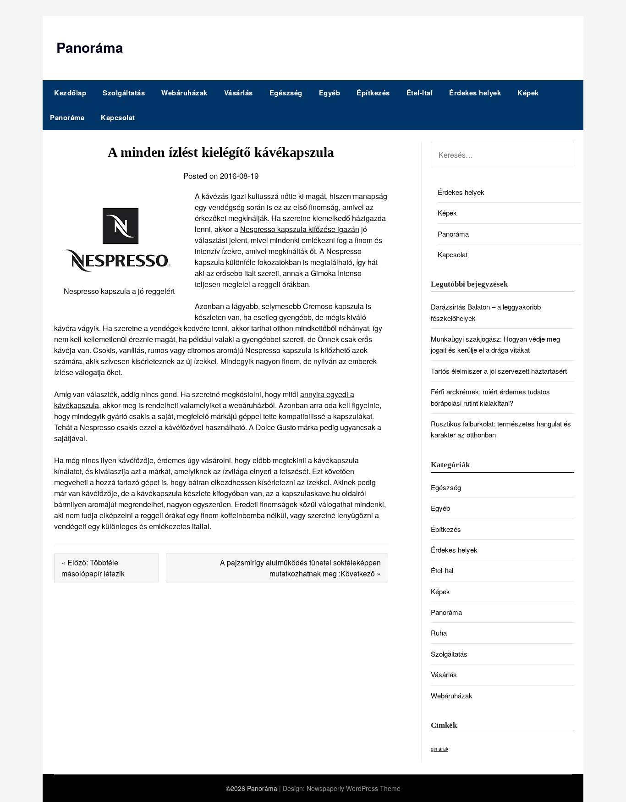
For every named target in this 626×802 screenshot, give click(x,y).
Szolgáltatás (124, 93)
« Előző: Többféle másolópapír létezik (93, 568)
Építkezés (373, 93)
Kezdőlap (70, 93)
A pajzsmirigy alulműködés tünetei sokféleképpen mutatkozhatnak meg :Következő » (300, 568)
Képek (528, 93)
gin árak (439, 748)
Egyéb (329, 93)
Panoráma (89, 47)
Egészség (285, 93)
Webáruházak (184, 93)
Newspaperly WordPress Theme (354, 788)
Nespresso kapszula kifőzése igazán (299, 229)
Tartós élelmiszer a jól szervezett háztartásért (499, 371)
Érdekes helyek (475, 93)
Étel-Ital (419, 93)
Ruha (439, 632)
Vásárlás (238, 93)
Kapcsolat (118, 117)
